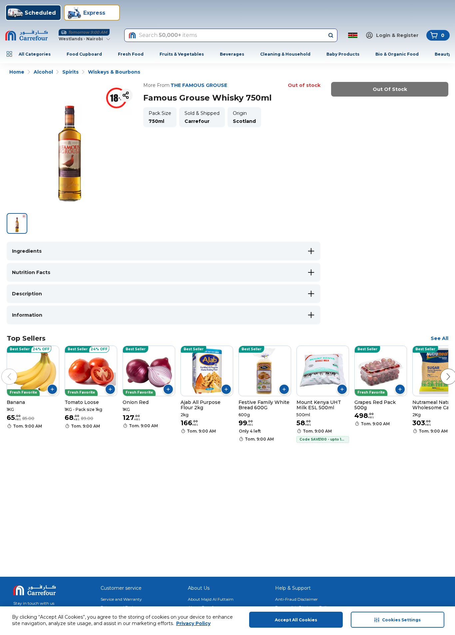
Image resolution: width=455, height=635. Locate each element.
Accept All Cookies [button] (296, 619)
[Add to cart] (52, 389)
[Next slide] (441, 370)
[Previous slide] (2, 370)
